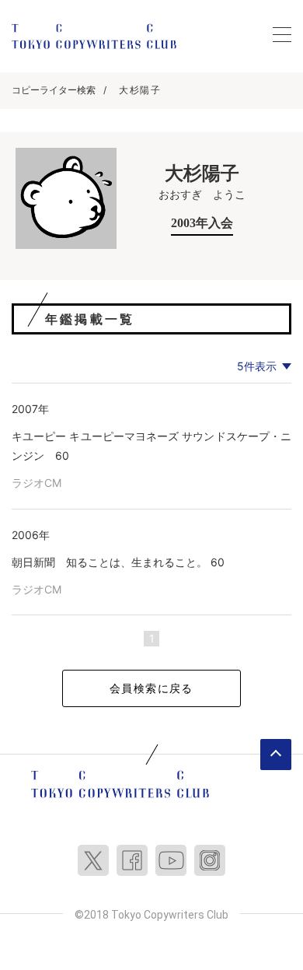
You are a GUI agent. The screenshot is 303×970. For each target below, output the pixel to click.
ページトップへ (275, 754)
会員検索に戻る (151, 688)
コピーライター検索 (54, 90)
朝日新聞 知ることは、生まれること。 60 (118, 562)
